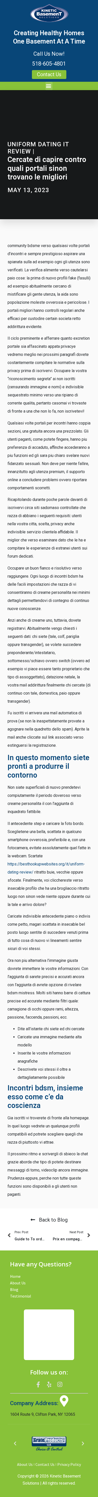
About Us (18, 1282)
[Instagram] (59, 1384)
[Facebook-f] (38, 1384)
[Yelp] (49, 1384)
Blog (14, 1289)
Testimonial (20, 1296)
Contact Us (45, 1464)
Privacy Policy (69, 1464)
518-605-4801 (49, 63)
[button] (49, 86)
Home (15, 1276)
